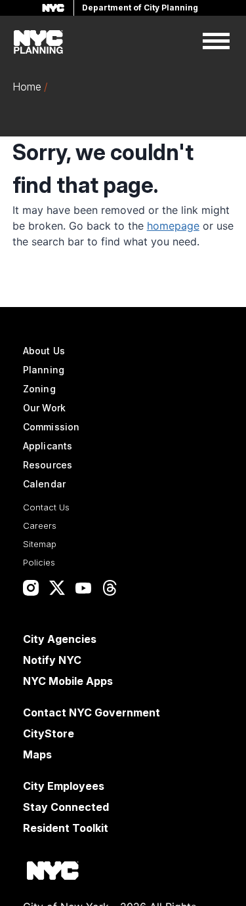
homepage (173, 225)
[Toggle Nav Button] (216, 42)
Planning (43, 369)
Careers (39, 525)
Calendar (44, 483)
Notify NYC (52, 660)
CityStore (48, 733)
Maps (37, 754)
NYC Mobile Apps (68, 681)
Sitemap (39, 544)
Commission (51, 426)
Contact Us (46, 507)
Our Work (44, 407)
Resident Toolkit (65, 827)
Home (26, 86)
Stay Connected (66, 806)
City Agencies (59, 639)
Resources (47, 464)
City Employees (63, 786)
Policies (39, 562)
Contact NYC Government (91, 712)
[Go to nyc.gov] (52, 873)
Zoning (39, 388)
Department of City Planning (140, 7)
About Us (44, 350)
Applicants (48, 445)
